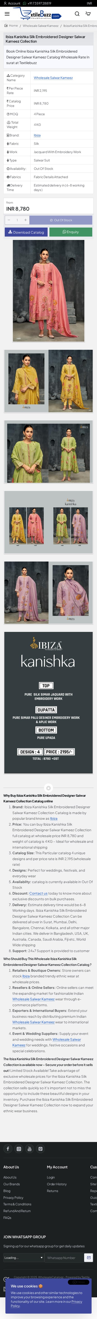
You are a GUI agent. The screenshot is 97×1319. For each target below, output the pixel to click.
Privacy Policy (13, 1197)
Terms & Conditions (17, 1204)
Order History (57, 1184)
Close (80, 1282)
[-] (9, 220)
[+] (25, 220)
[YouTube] (29, 1148)
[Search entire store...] (77, 13)
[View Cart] (88, 13)
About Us (9, 1177)
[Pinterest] (40, 1148)
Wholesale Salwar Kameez (40, 26)
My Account (57, 1167)
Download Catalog (28, 232)
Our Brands (11, 1184)
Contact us (38, 893)
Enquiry (72, 232)
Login (51, 1177)
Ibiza (37, 135)
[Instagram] (18, 1148)
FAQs (7, 1218)
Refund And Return (17, 1211)
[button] (61, 220)
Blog (6, 1191)
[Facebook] (7, 1148)
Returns (52, 1191)
